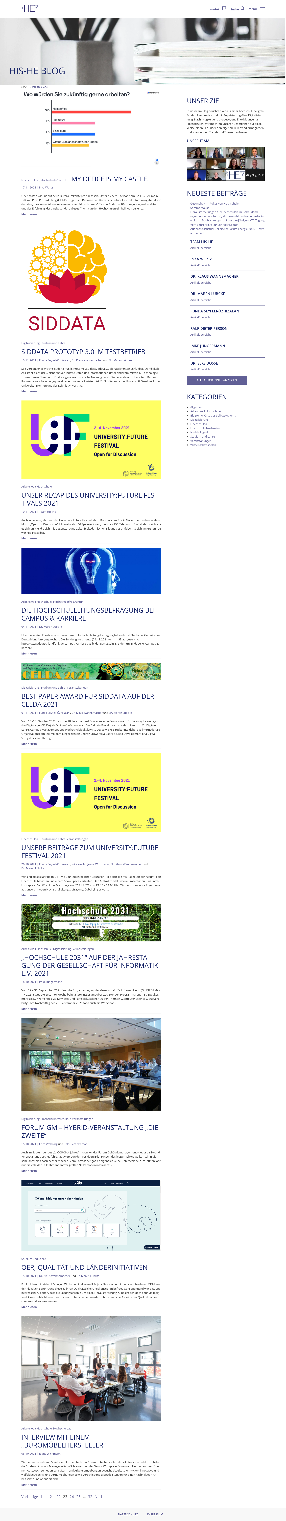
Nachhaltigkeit (199, 432)
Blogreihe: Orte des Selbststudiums (213, 415)
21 (52, 1496)
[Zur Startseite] (30, 8)
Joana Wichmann (98, 864)
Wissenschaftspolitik (203, 445)
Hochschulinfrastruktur (56, 180)
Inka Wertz (46, 187)
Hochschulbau (30, 180)
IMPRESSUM (155, 1514)
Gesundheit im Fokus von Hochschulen (215, 203)
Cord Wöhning (48, 1144)
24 (72, 1496)
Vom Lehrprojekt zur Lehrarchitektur (214, 225)
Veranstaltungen (77, 687)
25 (78, 1496)
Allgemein (196, 407)
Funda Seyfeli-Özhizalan (54, 360)
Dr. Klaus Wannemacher (87, 360)
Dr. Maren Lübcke (120, 360)
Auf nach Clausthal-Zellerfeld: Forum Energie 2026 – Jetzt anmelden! (227, 231)
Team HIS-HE (47, 512)
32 (90, 1496)
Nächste (102, 1496)
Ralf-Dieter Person (75, 1144)
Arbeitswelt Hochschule (36, 486)
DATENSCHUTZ (128, 1514)
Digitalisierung (30, 343)
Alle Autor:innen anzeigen (217, 380)
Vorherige (29, 1496)
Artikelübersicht (200, 248)
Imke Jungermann (50, 982)
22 (58, 1496)
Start (24, 86)
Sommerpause (199, 208)
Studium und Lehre (53, 343)
